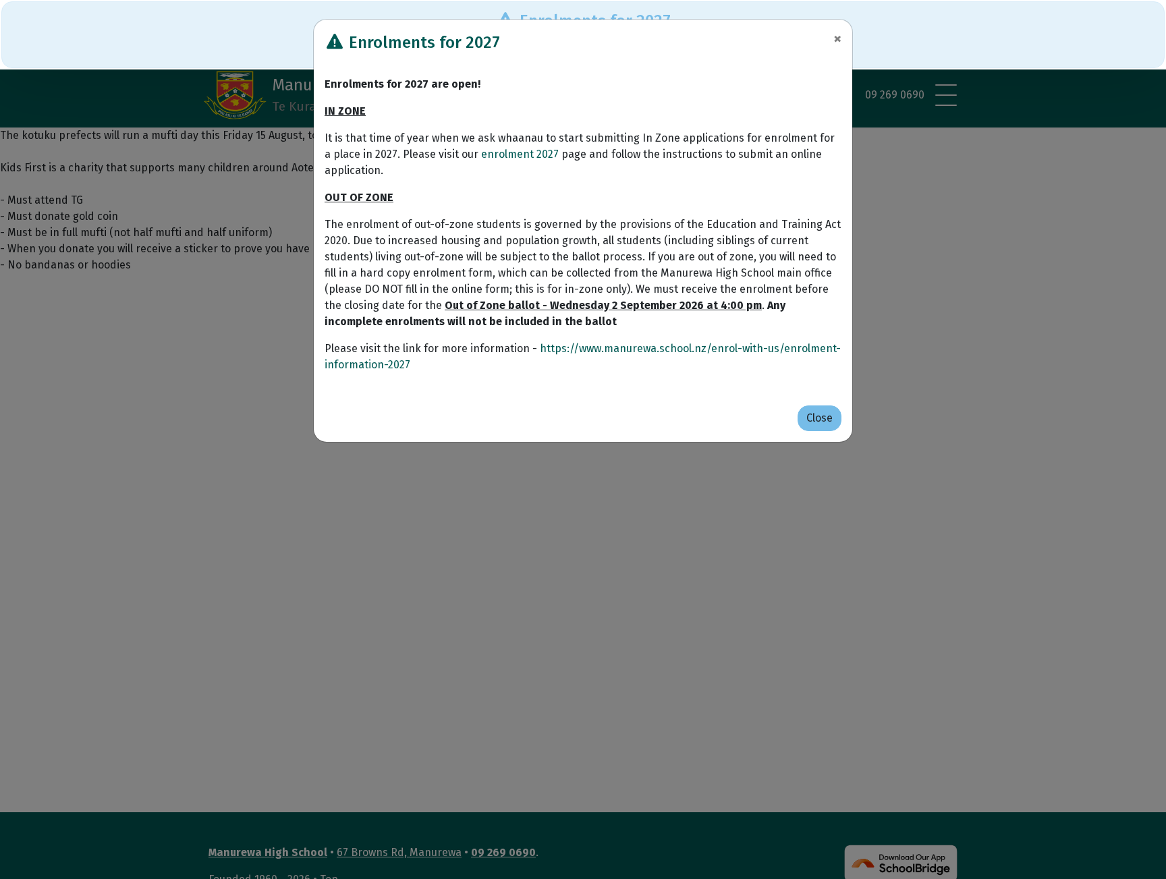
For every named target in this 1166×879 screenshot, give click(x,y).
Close (819, 418)
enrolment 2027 (520, 154)
